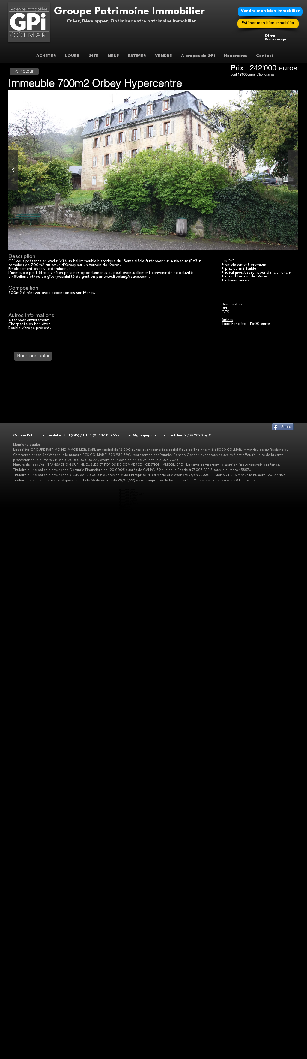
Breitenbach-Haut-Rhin (132, 736)
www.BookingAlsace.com (126, 277)
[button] (153, 170)
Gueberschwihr (129, 751)
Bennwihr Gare (129, 518)
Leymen (127, 646)
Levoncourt (128, 800)
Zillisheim (127, 982)
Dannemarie (128, 599)
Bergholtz (127, 833)
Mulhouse (127, 506)
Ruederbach (128, 886)
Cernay (126, 961)
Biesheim (127, 911)
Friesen (126, 892)
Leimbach (127, 1018)
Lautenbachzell (129, 929)
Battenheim (128, 745)
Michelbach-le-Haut (131, 649)
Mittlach (127, 739)
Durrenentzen (129, 712)
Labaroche (127, 1039)
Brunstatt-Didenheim (131, 731)
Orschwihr (127, 845)
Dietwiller (127, 761)
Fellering (127, 775)
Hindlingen (127, 893)
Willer (126, 1046)
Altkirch (127, 532)
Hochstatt (127, 973)
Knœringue (128, 644)
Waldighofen (128, 944)
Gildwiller (127, 607)
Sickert (126, 701)
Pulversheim (128, 1030)
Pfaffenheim (128, 673)
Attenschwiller (129, 634)
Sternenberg (128, 1015)
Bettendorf (128, 881)
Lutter (126, 808)
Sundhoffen (128, 686)
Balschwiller (128, 590)
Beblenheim (128, 1051)
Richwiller (127, 514)
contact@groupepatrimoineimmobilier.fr (153, 435)
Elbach (126, 601)
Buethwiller (127, 596)
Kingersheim (128, 677)
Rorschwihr (128, 905)
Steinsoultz (128, 943)
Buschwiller (128, 635)
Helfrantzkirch (129, 853)
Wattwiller (127, 965)
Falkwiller (127, 604)
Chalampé (127, 827)
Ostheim (127, 572)
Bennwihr (127, 934)
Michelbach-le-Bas (130, 985)
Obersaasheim (129, 920)
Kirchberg (127, 692)
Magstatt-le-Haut (130, 859)
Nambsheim (128, 995)
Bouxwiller (127, 788)
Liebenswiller (128, 647)
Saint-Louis (128, 704)
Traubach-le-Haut (130, 629)
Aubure (126, 569)
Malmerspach (128, 878)
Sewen (126, 700)
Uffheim (127, 865)
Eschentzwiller (129, 763)
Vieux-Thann (128, 1024)
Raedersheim (128, 583)
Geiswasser (128, 914)
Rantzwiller (127, 860)
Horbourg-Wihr (129, 580)
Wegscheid (128, 703)
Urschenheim (129, 722)
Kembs (126, 952)
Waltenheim (128, 866)
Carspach (127, 536)
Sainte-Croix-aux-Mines (132, 575)
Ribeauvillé (127, 574)
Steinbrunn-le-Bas (130, 769)
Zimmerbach (129, 665)
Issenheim (127, 841)
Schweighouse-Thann (131, 871)
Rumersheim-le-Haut (131, 998)
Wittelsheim (128, 706)
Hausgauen (128, 541)
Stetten (126, 863)
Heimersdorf (128, 883)
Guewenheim (128, 509)
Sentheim (127, 1012)
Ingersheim (128, 505)
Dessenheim (128, 913)
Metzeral (127, 737)
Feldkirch (127, 877)
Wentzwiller (128, 653)
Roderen (127, 1021)
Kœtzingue (127, 856)
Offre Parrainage (275, 37)
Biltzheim (127, 520)
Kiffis (125, 797)
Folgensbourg (128, 637)
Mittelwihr (127, 935)
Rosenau (127, 529)
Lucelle (126, 806)
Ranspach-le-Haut (130, 652)
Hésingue (127, 643)
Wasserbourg (128, 662)
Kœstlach (127, 799)
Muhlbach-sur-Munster (132, 740)
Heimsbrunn (128, 1054)
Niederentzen (128, 521)
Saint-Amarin (129, 880)
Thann (126, 1022)
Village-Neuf (128, 530)
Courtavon (128, 790)
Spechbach (128, 979)
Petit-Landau (128, 832)
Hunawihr (127, 571)
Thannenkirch (129, 908)
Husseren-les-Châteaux (132, 755)
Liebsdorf (127, 802)
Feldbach (127, 937)
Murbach (127, 874)
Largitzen (127, 895)
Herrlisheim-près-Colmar (132, 754)
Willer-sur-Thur (129, 1004)
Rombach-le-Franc (130, 950)
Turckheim (128, 659)
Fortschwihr (128, 713)
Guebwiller (128, 838)
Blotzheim (127, 983)
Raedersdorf (128, 815)
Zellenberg (128, 730)
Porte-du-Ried (129, 721)
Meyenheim (128, 1036)
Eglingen (127, 967)
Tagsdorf (127, 550)
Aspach (126, 533)
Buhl (125, 872)
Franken (127, 539)
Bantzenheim (128, 826)
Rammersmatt (129, 1019)
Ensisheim (127, 581)
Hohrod (126, 562)
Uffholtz (127, 964)
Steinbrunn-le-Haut (131, 770)
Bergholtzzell (128, 835)
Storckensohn (129, 782)
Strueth (127, 901)
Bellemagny (128, 592)
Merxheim (127, 844)
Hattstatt (127, 752)
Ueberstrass (128, 902)
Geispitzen (127, 851)
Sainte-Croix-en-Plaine (132, 527)
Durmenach (128, 793)
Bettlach (127, 785)
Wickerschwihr (129, 724)
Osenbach (127, 887)
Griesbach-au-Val (130, 559)
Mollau (126, 779)
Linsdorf (127, 805)
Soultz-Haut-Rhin (130, 733)
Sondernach (128, 742)
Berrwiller (127, 836)
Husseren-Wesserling (131, 776)
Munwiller (127, 671)
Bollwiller (127, 875)
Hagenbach (128, 611)
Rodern (126, 904)
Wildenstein (128, 1027)
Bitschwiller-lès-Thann (131, 932)
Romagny (127, 623)
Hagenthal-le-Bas (130, 638)
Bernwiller (127, 593)
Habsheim (127, 764)
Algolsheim (128, 910)
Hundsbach (128, 544)
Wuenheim (128, 850)
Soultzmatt (128, 889)
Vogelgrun (127, 922)
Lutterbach (128, 773)
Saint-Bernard (129, 977)
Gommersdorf (129, 608)
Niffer (126, 953)
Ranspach (127, 781)
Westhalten (128, 676)
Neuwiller (127, 650)
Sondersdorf (128, 818)
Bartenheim (128, 1033)
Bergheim (127, 1001)
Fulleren (126, 605)
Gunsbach (127, 560)
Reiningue (127, 1043)
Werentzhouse (129, 821)
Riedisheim (127, 748)
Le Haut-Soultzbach (131, 1010)
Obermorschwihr (130, 757)
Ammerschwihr (129, 1006)
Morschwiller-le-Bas (130, 1016)
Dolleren (127, 691)
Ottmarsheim (128, 830)
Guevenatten (128, 610)
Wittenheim (128, 680)
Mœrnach (127, 809)
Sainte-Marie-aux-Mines (132, 577)
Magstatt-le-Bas (129, 857)
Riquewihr (127, 728)
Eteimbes (127, 602)
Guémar (127, 1048)
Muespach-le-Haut (130, 940)
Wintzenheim (128, 1042)
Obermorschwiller (130, 547)
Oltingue (127, 812)
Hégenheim (128, 641)
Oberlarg (127, 811)
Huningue (127, 727)
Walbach (127, 661)
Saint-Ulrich (128, 626)
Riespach (127, 941)
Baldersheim (128, 743)
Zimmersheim (129, 772)
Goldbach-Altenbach (131, 1003)
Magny (126, 614)
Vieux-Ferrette (129, 820)
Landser (127, 766)
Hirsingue (127, 884)
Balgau (126, 988)
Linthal (126, 931)
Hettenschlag (128, 917)
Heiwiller (127, 542)
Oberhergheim (129, 526)
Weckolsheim (128, 925)
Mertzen (127, 617)
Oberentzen (128, 524)
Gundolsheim (128, 670)
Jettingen (127, 545)
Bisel (125, 890)
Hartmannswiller (129, 839)
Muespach (127, 938)
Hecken (126, 613)
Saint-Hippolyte (129, 907)
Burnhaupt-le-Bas (130, 868)
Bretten (127, 1007)
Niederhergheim (129, 523)
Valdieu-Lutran (129, 631)
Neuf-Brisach (128, 919)
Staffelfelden (129, 1031)
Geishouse (127, 955)
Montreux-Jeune (129, 619)
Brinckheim (128, 1034)
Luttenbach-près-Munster (133, 563)
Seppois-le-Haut (130, 899)
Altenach (127, 587)
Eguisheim (127, 749)
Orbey (126, 734)
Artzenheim (128, 707)
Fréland (126, 667)
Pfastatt (126, 512)
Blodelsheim (128, 989)
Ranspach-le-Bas (130, 986)
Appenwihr (128, 683)
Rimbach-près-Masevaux (133, 698)
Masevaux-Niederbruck (132, 695)
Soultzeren (128, 566)
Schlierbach (128, 767)
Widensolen (128, 725)
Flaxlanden (128, 968)
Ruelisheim (127, 679)
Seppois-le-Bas (129, 898)
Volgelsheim (128, 923)
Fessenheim (128, 991)
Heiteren (127, 916)
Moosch (126, 956)
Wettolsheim (128, 1040)
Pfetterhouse (128, 814)
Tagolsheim (128, 980)
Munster (126, 565)
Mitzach (127, 778)
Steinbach (127, 962)
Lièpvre (126, 949)
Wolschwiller (128, 824)
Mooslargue (128, 896)
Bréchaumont (128, 595)
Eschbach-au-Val (130, 557)
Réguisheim (128, 1037)
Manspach (127, 616)
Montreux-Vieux (129, 620)
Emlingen (127, 538)
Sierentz (127, 862)
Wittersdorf (128, 554)
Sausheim (127, 746)
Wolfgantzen (128, 926)
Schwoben (128, 548)
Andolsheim (128, 682)
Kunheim (127, 718)
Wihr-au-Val (128, 664)
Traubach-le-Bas (129, 628)
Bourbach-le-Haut (130, 689)
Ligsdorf (127, 803)
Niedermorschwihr (130, 656)
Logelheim (128, 685)
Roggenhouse (128, 997)
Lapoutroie (128, 947)
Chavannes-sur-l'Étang (132, 598)
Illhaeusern (127, 1049)
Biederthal (127, 787)
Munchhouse (128, 994)
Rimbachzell (128, 848)
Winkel (126, 823)
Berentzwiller (128, 535)
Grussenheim (129, 715)
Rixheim (126, 578)
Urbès (125, 515)
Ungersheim (128, 584)
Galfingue (127, 1052)
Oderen (127, 1028)
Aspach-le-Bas (129, 958)
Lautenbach (128, 928)
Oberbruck (128, 697)
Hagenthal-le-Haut (130, 640)
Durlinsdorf (128, 791)
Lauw (126, 694)
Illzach (125, 508)
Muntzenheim (129, 719)
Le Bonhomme (129, 946)
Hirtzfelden (128, 992)
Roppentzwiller (129, 817)
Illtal (125, 1045)
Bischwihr (127, 710)
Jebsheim (127, 716)
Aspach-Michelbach (131, 959)
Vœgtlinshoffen (129, 758)
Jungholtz (127, 842)
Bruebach (127, 760)
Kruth (126, 1025)
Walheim (127, 553)
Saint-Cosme (128, 625)
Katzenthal (128, 655)
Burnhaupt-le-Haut (130, 869)
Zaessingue (128, 556)
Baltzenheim (128, 709)
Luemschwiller (129, 976)
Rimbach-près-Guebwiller (133, 847)
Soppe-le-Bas (129, 1013)
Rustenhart (128, 1000)
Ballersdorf (127, 589)
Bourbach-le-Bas (130, 688)
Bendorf (127, 784)
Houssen (126, 517)
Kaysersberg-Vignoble (131, 668)
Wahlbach (127, 551)
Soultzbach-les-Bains (131, 658)
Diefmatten (128, 1009)
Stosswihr (127, 568)
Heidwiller (127, 971)
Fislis (125, 796)
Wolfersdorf (128, 632)
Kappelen (127, 854)
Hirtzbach (127, 511)
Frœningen (128, 970)
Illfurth (126, 974)
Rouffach (127, 674)
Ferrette (127, 794)
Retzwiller (127, 622)
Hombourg (127, 829)
